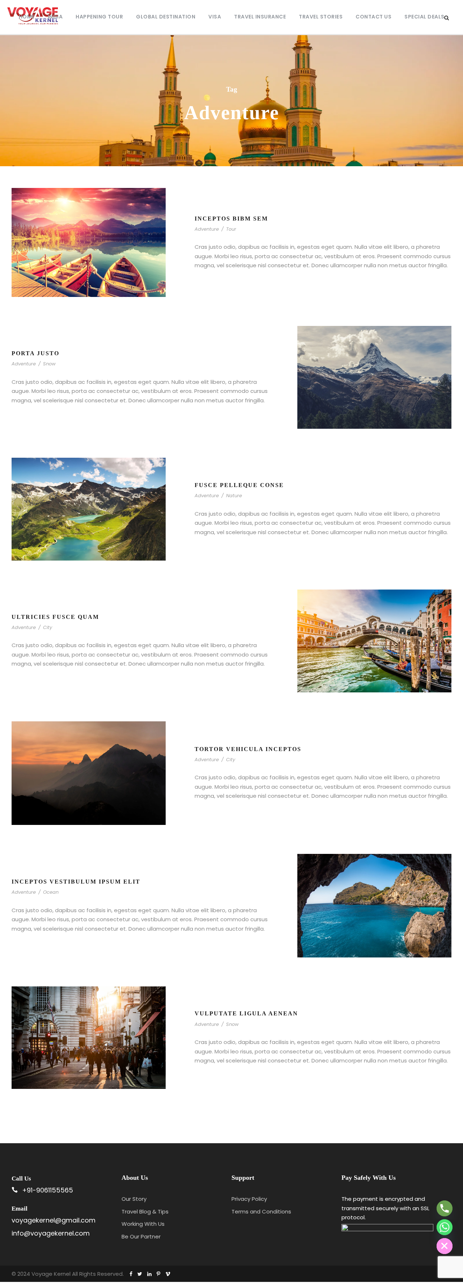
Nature (234, 495)
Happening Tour (99, 16)
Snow (49, 363)
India (55, 16)
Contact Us (373, 16)
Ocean (51, 892)
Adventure (207, 229)
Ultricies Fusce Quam (55, 617)
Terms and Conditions (261, 1211)
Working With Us (143, 1224)
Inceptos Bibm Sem (231, 218)
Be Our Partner (141, 1236)
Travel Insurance (260, 16)
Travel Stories (321, 16)
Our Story (134, 1199)
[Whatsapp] (445, 1227)
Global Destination (165, 16)
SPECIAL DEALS (424, 16)
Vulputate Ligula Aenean (246, 1013)
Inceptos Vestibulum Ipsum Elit (76, 882)
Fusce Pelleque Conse (239, 485)
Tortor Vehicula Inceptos (248, 749)
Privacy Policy (249, 1199)
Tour (231, 229)
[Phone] (445, 1208)
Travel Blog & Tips (145, 1211)
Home (27, 16)
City (47, 627)
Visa (214, 16)
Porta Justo (35, 353)
